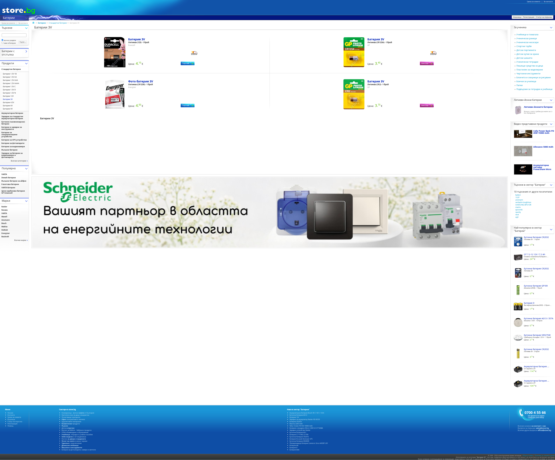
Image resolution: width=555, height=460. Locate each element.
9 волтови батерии (10, 184)
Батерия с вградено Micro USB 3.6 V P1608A (306, 428)
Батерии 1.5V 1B (10, 74)
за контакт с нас (538, 426)
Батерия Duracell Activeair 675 (300, 439)
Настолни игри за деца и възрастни (75, 415)
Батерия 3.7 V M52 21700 (298, 434)
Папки (519, 85)
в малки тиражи (74, 441)
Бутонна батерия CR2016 (299, 437)
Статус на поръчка (15, 421)
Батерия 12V (294, 417)
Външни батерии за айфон (13, 181)
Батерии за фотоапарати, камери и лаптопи (79, 450)
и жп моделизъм (74, 437)
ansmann (519, 200)
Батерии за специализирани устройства (9, 134)
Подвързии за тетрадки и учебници (534, 89)
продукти (71, 424)
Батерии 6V (8, 105)
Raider (4, 206)
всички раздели (10, 40)
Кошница (11, 419)
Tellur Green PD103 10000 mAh (301, 426)
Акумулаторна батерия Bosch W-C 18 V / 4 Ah (306, 413)
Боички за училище (526, 81)
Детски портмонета (526, 50)
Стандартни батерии (58, 23)
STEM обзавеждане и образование (75, 432)
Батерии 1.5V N (9, 93)
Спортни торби (524, 46)
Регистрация (12, 424)
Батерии (9, 17)
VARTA (4, 174)
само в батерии (10, 43)
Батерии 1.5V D (9, 89)
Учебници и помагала (527, 34)
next (517, 214)
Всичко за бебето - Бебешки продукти (76, 430)
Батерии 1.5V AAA (10, 80)
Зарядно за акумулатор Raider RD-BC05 (304, 419)
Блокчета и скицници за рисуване (533, 77)
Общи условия (527, 456)
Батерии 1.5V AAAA (11, 83)
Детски (68, 428)
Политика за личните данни (545, 456)
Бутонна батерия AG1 (297, 432)
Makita (4, 226)
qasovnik (518, 209)
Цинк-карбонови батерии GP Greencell (13, 192)
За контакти (548, 2)
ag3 (516, 217)
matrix (518, 207)
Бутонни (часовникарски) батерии (13, 123)
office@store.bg (544, 430)
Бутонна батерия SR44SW (299, 441)
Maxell (4, 216)
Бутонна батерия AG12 (298, 415)
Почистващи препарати (71, 417)
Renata (4, 210)
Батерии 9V (8, 109)
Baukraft (5, 236)
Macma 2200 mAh (296, 424)
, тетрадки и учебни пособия (77, 434)
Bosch (4, 223)
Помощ (10, 426)
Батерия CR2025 (295, 421)
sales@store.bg (542, 428)
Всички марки (20, 240)
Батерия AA (293, 445)
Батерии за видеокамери (13, 146)
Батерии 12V (8, 96)
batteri (518, 195)
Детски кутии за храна (527, 54)
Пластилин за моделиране (529, 69)
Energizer (5, 233)
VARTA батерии (8, 187)
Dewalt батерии (8, 177)
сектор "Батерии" (536, 184)
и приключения (72, 443)
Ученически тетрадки (527, 61)
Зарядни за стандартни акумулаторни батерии (12, 117)
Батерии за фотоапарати (12, 143)
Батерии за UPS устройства (14, 140)
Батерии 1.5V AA (10, 77)
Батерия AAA (294, 450)
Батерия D (293, 447)
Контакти (11, 415)
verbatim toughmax (523, 202)
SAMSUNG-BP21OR (523, 205)
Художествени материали (71, 421)
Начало (10, 413)
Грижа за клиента (533, 2)
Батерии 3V (8, 99)
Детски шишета (524, 58)
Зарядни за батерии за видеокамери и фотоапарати (12, 155)
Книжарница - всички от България (78, 413)
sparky (518, 212)
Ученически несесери (527, 42)
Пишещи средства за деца (529, 65)
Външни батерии (9, 150)
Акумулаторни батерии (12, 113)
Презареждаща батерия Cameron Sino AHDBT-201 (308, 443)
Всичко (74, 439)
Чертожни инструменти (528, 73)
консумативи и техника (73, 419)
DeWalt (4, 230)
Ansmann (5, 220)
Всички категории (18, 161)
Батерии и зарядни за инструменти (11, 128)
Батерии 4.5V (8, 102)
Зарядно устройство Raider (299, 430)
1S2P (517, 197)
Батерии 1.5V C (9, 86)
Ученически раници (526, 38)
